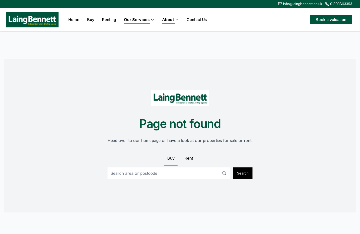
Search (243, 173)
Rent (188, 158)
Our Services (137, 19)
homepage (151, 140)
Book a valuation (331, 19)
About (168, 19)
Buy (171, 158)
